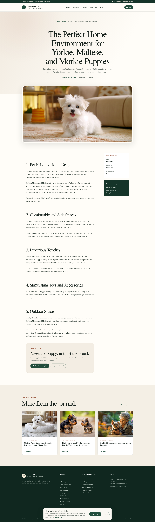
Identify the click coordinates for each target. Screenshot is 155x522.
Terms (131, 518)
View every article (127, 405)
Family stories (63, 496)
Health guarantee (116, 190)
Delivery (84, 7)
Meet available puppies (40, 366)
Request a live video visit (88, 479)
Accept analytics (95, 514)
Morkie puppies (64, 487)
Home (58, 21)
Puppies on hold (64, 490)
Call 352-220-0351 (116, 1)
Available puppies (64, 479)
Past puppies (63, 493)
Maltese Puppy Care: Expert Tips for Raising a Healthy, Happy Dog (38, 444)
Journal (64, 21)
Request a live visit (58, 366)
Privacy (126, 518)
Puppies (66, 7)
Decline (106, 514)
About (101, 7)
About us (62, 504)
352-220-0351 (114, 481)
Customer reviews (64, 498)
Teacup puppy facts (87, 487)
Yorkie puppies (63, 482)
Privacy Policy (59, 517)
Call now (128, 7)
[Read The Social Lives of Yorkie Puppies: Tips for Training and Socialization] (77, 424)
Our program (63, 507)
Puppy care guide (116, 187)
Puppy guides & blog (65, 501)
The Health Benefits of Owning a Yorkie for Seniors (115, 444)
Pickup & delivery (116, 193)
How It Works (76, 7)
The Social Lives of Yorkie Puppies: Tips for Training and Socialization (76, 444)
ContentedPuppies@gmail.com (118, 483)
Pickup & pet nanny (87, 484)
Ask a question (86, 493)
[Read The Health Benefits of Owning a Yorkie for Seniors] (115, 424)
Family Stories (93, 7)
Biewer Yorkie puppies (65, 484)
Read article (28, 451)
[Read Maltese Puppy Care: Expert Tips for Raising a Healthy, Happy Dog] (39, 424)
